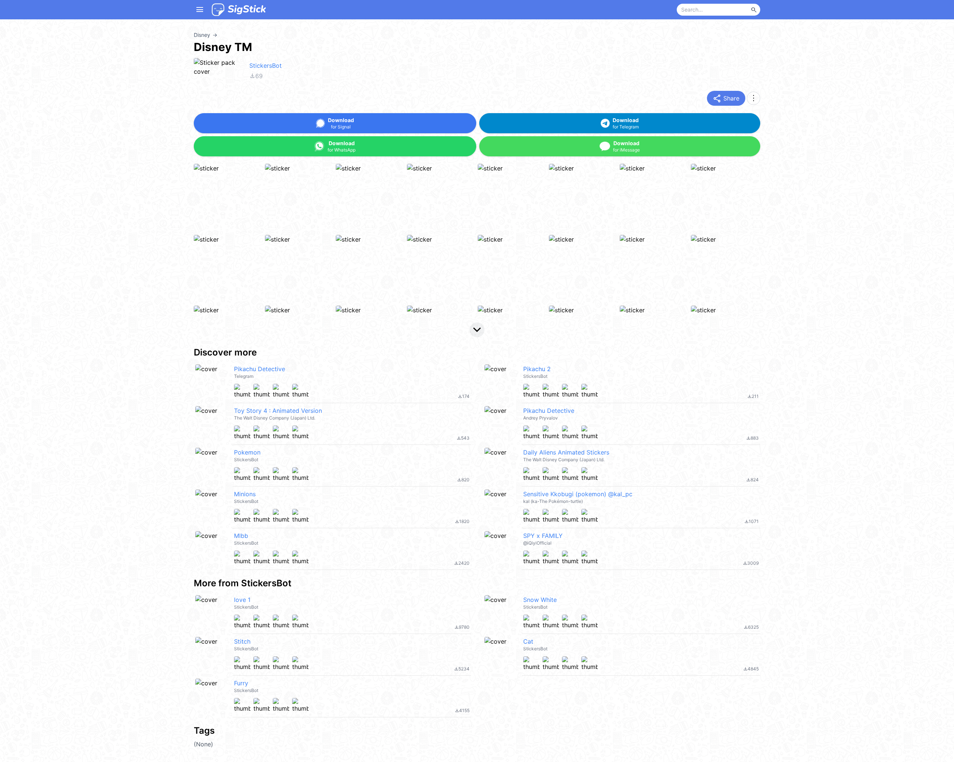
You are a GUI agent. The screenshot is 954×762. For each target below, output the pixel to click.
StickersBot (265, 65)
